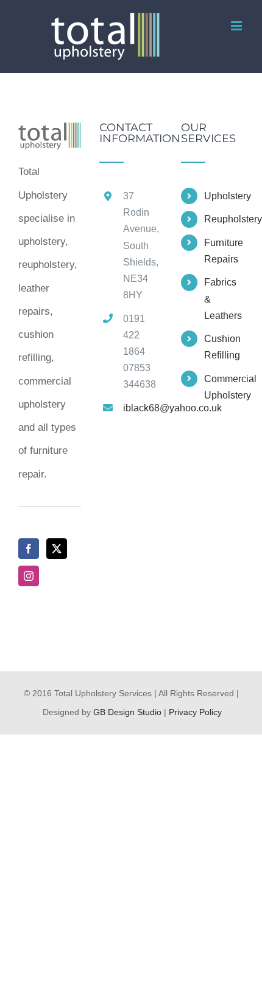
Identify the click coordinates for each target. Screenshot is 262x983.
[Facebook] (28, 548)
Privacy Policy (195, 712)
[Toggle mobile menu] (237, 25)
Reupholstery (224, 219)
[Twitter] (56, 548)
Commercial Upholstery (224, 387)
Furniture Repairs (223, 251)
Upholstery (224, 196)
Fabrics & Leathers (223, 298)
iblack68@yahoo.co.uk (143, 408)
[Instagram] (28, 576)
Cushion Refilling (222, 347)
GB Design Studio (127, 712)
